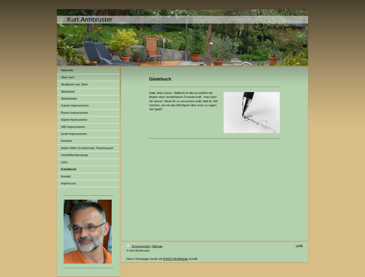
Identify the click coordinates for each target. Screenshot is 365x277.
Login (299, 245)
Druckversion (140, 246)
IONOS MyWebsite (175, 258)
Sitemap (157, 246)
